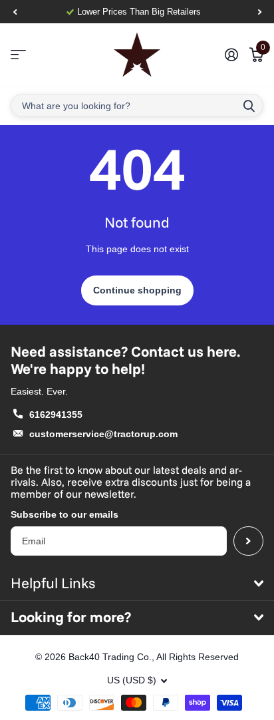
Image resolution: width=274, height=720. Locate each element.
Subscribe (248, 541)
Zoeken (248, 105)
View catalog (18, 55)
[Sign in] (231, 55)
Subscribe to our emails (64, 514)
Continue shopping (137, 290)
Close (137, 583)
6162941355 (55, 414)
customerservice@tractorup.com (103, 434)
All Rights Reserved (197, 656)
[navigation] (14, 12)
